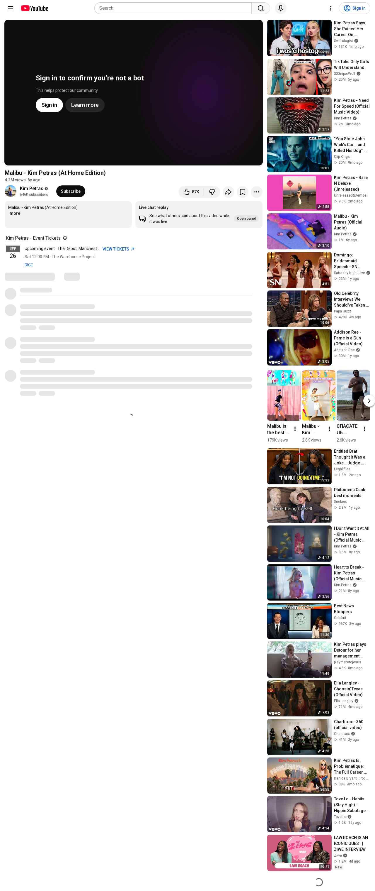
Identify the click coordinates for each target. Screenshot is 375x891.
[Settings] (330, 8)
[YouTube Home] (34, 8)
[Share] (228, 192)
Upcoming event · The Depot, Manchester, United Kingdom (78, 248)
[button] (198, 214)
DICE (29, 265)
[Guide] (10, 8)
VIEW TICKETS (116, 249)
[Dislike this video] (212, 192)
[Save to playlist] (242, 192)
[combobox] (174, 8)
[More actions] (256, 192)
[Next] (369, 401)
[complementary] (64, 238)
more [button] (15, 213)
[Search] (260, 8)
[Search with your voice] (281, 8)
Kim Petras (31, 188)
